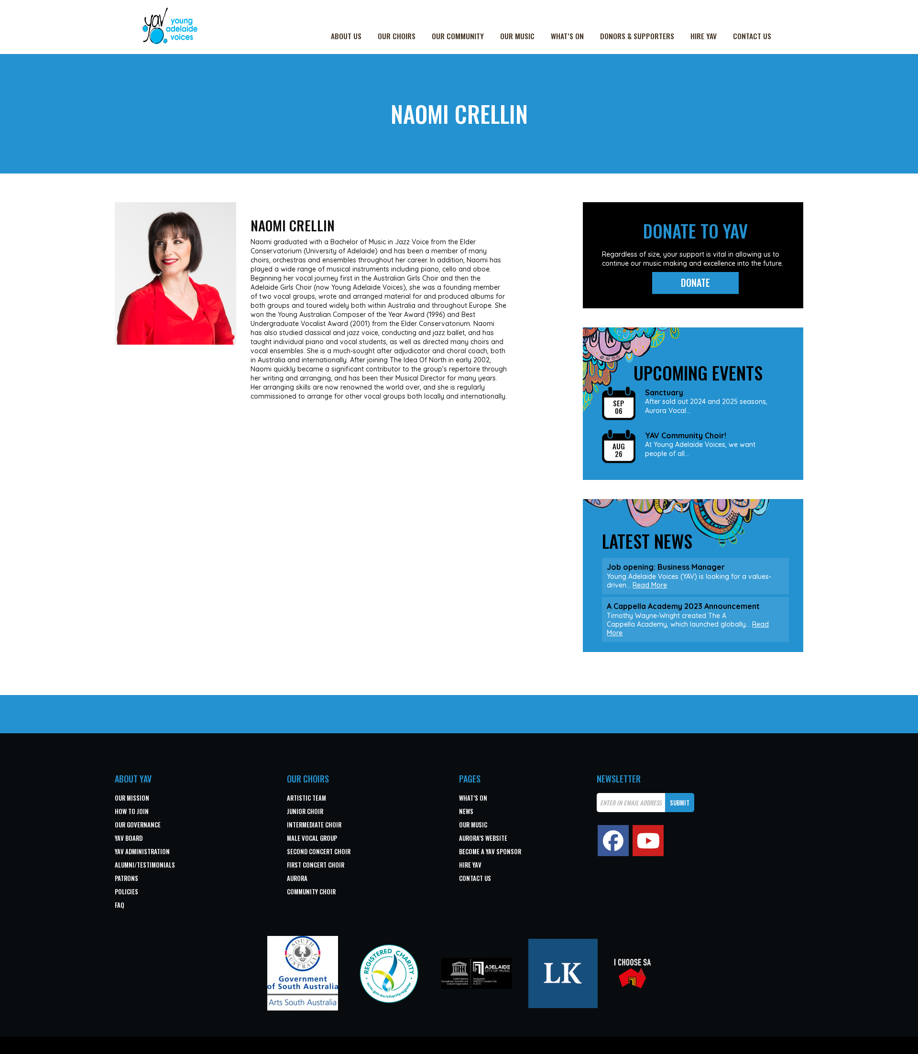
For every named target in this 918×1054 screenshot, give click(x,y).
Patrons (126, 878)
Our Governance (138, 824)
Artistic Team (306, 798)
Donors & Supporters (637, 36)
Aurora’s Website (483, 838)
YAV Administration (142, 851)
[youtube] (648, 840)
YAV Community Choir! (685, 435)
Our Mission (132, 798)
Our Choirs (396, 36)
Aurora (297, 878)
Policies (126, 891)
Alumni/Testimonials (145, 864)
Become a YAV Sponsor (490, 851)
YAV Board (128, 838)
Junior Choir (305, 811)
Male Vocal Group (312, 838)
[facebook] (613, 840)
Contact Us (752, 36)
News (466, 811)
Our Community (458, 36)
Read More (650, 585)
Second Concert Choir (318, 851)
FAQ (119, 905)
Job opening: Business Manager (666, 567)
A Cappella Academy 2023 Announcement (683, 606)
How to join (132, 811)
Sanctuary (664, 392)
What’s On (567, 36)
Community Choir (311, 891)
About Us (346, 36)
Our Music (517, 36)
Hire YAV (703, 36)
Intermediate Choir (314, 824)
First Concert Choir (315, 864)
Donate (695, 282)
